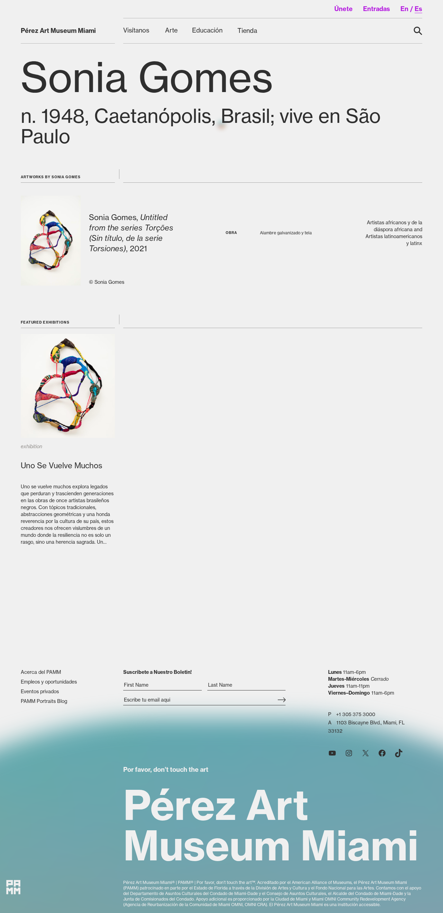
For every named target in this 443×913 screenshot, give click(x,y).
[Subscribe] (282, 700)
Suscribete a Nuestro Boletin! (157, 672)
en (404, 9)
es (418, 9)
